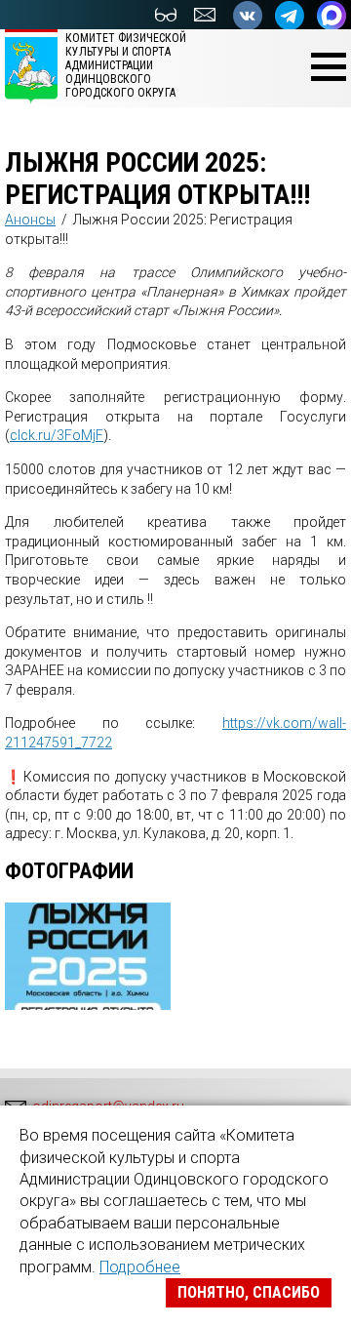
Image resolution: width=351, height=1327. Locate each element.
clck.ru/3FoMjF (56, 435)
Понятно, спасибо (248, 1292)
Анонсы (30, 219)
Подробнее (139, 1267)
